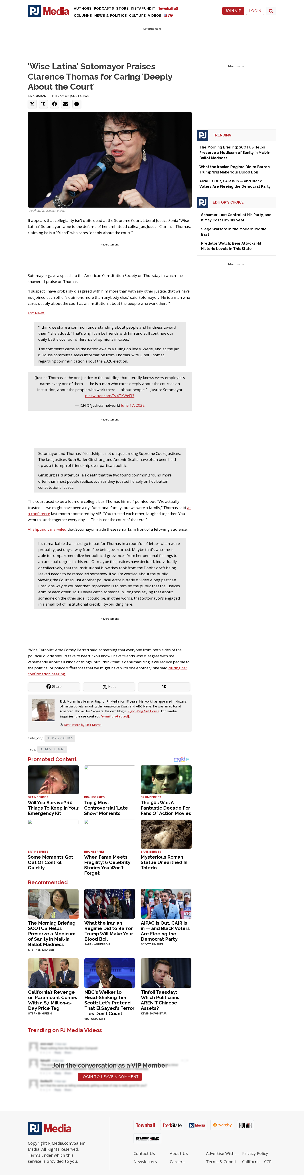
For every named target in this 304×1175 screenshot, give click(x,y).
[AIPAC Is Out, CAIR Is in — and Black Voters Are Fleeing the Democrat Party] (166, 903)
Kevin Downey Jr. (154, 1013)
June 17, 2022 (133, 405)
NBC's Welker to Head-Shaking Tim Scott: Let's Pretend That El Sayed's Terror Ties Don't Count (109, 1002)
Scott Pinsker (152, 944)
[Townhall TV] (169, 8)
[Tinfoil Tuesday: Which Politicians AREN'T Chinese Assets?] (166, 972)
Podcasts (104, 8)
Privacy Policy (255, 1153)
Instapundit (143, 8)
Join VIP (233, 11)
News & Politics (110, 16)
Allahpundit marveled (47, 529)
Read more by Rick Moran (82, 725)
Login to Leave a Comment (110, 1077)
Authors (83, 8)
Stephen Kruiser (41, 949)
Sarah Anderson (97, 944)
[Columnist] (45, 709)
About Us (179, 1153)
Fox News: (36, 312)
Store (122, 8)
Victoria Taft (94, 1018)
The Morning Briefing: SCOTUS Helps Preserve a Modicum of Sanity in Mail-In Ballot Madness (52, 933)
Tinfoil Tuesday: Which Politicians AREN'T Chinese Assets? (160, 1000)
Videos (154, 16)
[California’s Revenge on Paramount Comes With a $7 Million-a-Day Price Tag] (53, 972)
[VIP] (168, 15)
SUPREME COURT (52, 749)
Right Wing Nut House (143, 711)
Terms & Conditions (223, 1161)
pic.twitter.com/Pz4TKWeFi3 (109, 395)
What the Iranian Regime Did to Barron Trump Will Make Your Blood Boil (109, 931)
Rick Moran (37, 96)
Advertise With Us (223, 1153)
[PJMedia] (48, 11)
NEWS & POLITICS (60, 738)
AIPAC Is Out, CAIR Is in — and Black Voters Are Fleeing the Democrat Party (165, 931)
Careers (177, 1161)
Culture (137, 16)
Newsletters (145, 1161)
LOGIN (255, 11)
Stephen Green (40, 1013)
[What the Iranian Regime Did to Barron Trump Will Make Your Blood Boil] (109, 903)
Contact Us (144, 1153)
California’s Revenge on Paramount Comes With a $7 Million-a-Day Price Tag (52, 1000)
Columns (83, 16)
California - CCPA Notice (259, 1161)
